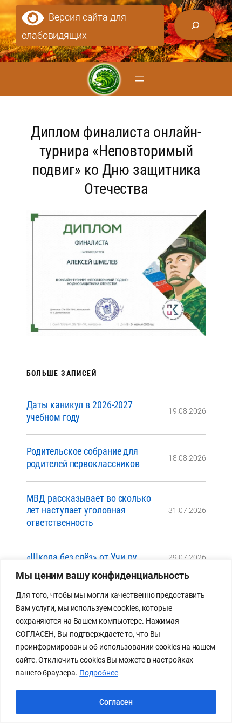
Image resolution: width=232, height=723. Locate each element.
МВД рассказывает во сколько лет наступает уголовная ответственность (88, 510)
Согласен (116, 702)
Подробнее (98, 672)
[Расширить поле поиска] (195, 25)
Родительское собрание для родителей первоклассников (83, 457)
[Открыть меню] (139, 78)
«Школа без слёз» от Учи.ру (81, 557)
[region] (116, 641)
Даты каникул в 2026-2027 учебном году (79, 411)
